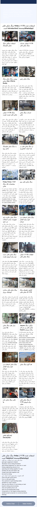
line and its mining (7, 474)
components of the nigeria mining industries (14, 491)
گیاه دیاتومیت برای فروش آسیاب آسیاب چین (13, 476)
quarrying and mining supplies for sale (12, 469)
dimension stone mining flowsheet (11, 463)
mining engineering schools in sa (11, 467)
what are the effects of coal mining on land (14, 484)
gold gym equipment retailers (10, 462)
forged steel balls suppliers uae (10, 472)
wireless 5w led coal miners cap (10, 470)
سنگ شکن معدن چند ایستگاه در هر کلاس (12, 460)
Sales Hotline (27, 504)
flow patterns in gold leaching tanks (12, 481)
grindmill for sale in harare (9, 482)
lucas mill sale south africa (9, 477)
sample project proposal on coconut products (14, 493)
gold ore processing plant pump (10, 489)
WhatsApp (29, 28)
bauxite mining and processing (10, 486)
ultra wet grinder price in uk (9, 488)
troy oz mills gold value (8, 479)
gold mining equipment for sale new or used (14, 465)
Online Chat (10, 504)
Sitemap (4, 494)
